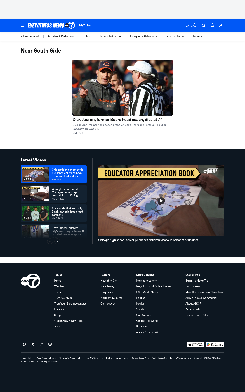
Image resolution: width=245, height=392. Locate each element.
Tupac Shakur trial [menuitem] (110, 36)
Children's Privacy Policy (71, 358)
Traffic (58, 292)
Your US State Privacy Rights (98, 358)
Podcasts (141, 326)
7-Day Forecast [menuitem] (30, 36)
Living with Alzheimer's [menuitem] (143, 36)
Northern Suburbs (111, 297)
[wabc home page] (30, 281)
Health (140, 303)
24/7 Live (85, 25)
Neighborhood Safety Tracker (153, 286)
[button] (22, 25)
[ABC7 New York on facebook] (24, 344)
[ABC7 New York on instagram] (41, 344)
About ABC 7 (193, 303)
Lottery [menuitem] (86, 36)
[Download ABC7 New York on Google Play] (215, 344)
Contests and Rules (196, 315)
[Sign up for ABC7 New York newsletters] (50, 344)
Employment (193, 286)
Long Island (107, 292)
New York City (108, 280)
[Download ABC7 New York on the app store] (195, 344)
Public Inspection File (162, 358)
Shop (57, 315)
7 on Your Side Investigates (70, 303)
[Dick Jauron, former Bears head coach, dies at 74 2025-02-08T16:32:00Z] (122, 88)
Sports (140, 309)
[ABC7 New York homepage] (51, 25)
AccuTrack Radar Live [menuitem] (61, 36)
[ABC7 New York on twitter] (32, 344)
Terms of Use (121, 358)
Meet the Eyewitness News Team (204, 292)
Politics (140, 297)
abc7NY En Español (148, 332)
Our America (143, 315)
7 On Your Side (63, 297)
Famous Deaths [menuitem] (175, 36)
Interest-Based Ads (139, 358)
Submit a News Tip (196, 280)
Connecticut (107, 303)
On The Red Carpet (147, 320)
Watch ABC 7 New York (68, 320)
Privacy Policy (27, 358)
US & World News (147, 292)
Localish (59, 309)
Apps (57, 326)
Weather (59, 286)
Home (57, 280)
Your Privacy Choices (46, 358)
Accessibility (192, 309)
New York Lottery (146, 280)
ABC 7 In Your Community (201, 297)
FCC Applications (183, 358)
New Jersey (107, 286)
